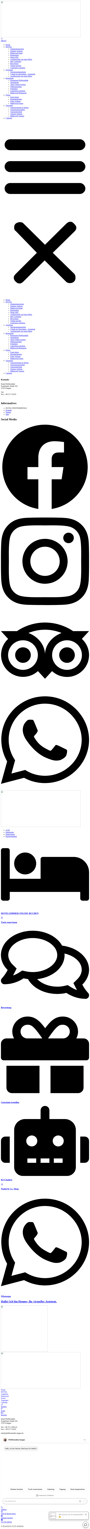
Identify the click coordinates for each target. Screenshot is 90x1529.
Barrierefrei (14, 55)
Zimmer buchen (7, 1518)
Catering (9, 118)
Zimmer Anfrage (16, 51)
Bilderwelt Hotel (16, 53)
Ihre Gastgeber (15, 62)
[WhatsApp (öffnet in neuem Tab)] (45, 789)
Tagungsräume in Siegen (19, 108)
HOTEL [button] (9, 47)
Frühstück (14, 89)
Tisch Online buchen (18, 85)
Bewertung (14, 64)
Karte (3, 1411)
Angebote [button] (9, 70)
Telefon (4, 1407)
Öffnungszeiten (16, 87)
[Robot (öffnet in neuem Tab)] (45, 1175)
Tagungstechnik (16, 112)
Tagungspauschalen (17, 110)
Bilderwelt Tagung (17, 116)
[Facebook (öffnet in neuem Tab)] (45, 510)
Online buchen (15, 66)
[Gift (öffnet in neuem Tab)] (45, 1098)
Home (8, 45)
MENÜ (4, 41)
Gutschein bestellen (10, 1102)
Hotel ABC (14, 57)
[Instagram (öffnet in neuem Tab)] (45, 611)
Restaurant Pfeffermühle (19, 80)
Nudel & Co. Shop (10, 1189)
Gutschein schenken (17, 68)
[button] (45, 209)
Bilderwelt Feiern (16, 103)
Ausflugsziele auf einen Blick (21, 59)
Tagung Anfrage (16, 114)
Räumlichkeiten (16, 99)
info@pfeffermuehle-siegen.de (12, 398)
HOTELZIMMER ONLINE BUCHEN (20, 913)
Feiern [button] (8, 95)
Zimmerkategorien (17, 49)
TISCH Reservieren (8, 1514)
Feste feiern (14, 97)
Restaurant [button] (9, 78)
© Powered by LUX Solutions (12, 1526)
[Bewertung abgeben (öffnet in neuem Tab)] (45, 1003)
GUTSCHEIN (6, 1522)
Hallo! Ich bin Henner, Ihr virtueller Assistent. (29, 1301)
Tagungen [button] (9, 105)
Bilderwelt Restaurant (18, 93)
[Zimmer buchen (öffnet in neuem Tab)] (45, 909)
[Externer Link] (2, 39)
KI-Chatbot (6, 1180)
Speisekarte (14, 82)
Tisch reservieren (9, 922)
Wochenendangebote (18, 72)
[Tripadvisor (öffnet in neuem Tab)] (45, 689)
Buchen (4, 1415)
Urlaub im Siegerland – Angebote (22, 74)
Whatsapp (6, 1296)
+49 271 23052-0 (10, 392)
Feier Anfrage (15, 101)
